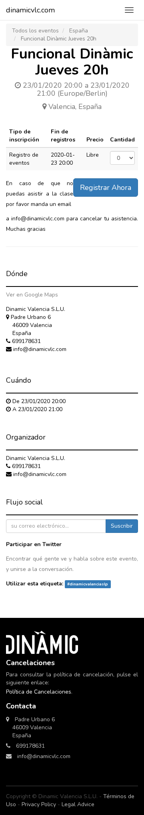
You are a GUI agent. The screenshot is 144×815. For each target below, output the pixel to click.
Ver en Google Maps (32, 295)
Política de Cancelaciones (38, 692)
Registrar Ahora (105, 187)
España (78, 30)
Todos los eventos (35, 30)
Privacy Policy (39, 804)
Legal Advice (78, 804)
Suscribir (122, 526)
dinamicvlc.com (30, 10)
